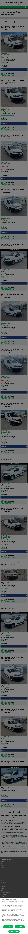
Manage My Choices (14, 931)
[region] (14, 916)
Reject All (8, 926)
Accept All (19, 926)
